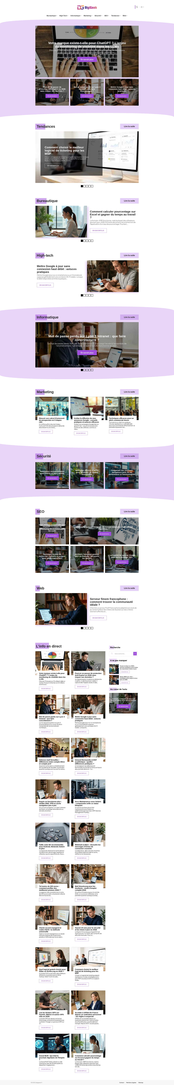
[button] (82, 186)
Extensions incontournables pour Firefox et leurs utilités (52, 472)
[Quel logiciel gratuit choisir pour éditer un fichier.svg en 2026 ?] (52, 959)
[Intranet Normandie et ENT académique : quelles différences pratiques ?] (88, 750)
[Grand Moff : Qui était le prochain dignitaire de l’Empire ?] (52, 1046)
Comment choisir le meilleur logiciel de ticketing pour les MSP (64, 150)
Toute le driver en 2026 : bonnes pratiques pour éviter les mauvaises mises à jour (129, 667)
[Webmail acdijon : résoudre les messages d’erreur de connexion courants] (88, 835)
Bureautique (47, 201)
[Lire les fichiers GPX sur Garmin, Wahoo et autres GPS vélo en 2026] (52, 1002)
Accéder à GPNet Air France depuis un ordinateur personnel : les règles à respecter (88, 1014)
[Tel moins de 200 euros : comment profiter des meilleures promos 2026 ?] (52, 876)
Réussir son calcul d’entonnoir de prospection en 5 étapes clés (52, 420)
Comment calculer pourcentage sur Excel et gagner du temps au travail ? (113, 214)
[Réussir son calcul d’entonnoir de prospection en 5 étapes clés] (52, 408)
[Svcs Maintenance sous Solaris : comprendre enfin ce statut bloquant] (88, 791)
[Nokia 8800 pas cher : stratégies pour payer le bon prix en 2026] (114, 680)
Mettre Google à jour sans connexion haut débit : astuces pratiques (122, 89)
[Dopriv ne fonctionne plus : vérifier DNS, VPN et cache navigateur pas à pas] (52, 791)
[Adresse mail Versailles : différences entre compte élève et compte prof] (52, 750)
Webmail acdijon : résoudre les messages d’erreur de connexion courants (88, 847)
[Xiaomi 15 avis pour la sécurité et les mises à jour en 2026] (88, 918)
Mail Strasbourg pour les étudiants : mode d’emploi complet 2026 (86, 888)
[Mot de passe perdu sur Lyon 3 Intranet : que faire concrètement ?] (52, 707)
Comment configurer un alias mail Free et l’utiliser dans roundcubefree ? (123, 700)
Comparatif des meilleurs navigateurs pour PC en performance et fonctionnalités (122, 472)
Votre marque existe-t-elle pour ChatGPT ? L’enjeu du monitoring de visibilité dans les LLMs (87, 44)
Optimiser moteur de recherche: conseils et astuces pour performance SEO (52, 556)
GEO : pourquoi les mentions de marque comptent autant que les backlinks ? (104, 528)
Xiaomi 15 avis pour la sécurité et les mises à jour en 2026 (87, 929)
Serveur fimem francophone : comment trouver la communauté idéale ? (111, 601)
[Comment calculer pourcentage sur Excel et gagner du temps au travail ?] (60, 221)
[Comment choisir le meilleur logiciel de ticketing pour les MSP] (88, 959)
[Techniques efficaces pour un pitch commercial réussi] (122, 408)
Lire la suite (129, 126)
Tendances (46, 126)
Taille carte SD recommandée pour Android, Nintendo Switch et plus (52, 847)
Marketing (45, 392)
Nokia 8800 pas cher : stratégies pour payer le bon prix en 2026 (128, 678)
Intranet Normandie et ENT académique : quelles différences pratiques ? (86, 762)
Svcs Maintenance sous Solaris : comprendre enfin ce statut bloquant (88, 803)
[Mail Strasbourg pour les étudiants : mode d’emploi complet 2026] (88, 876)
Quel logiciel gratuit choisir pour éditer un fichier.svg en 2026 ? (52, 970)
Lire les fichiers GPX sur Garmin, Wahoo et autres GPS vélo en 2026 (51, 1014)
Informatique (47, 317)
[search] (137, 7)
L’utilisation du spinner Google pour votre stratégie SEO (121, 556)
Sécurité (44, 456)
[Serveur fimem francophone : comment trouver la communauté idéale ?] (60, 609)
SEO (40, 511)
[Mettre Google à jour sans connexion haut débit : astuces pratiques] (113, 276)
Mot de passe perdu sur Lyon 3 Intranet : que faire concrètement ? (87, 89)
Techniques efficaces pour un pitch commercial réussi (121, 419)
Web (40, 588)
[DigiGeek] (87, 7)
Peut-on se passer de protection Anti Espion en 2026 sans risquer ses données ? (52, 89)
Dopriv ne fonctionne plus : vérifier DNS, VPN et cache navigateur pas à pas (50, 803)
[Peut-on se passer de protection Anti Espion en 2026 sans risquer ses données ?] (88, 663)
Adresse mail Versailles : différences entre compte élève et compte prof (52, 762)
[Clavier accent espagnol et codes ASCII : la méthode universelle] (52, 918)
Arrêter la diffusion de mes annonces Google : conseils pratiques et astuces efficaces (86, 420)
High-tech (45, 255)
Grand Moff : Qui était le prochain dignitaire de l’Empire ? (52, 1058)
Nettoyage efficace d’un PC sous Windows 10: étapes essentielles (87, 472)
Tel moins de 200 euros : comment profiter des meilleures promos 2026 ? (50, 888)
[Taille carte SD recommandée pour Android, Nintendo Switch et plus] (52, 835)
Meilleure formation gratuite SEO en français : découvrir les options (87, 556)
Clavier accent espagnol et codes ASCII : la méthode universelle (50, 930)
